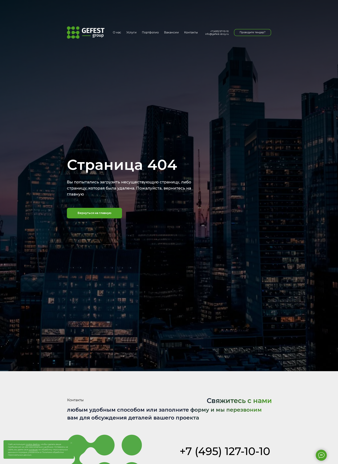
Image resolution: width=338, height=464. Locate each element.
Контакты (191, 32)
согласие (33, 449)
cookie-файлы (33, 444)
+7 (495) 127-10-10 (219, 31)
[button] (252, 32)
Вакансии (171, 32)
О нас (117, 32)
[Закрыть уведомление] (71, 443)
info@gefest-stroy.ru (217, 34)
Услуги (131, 32)
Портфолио (150, 32)
